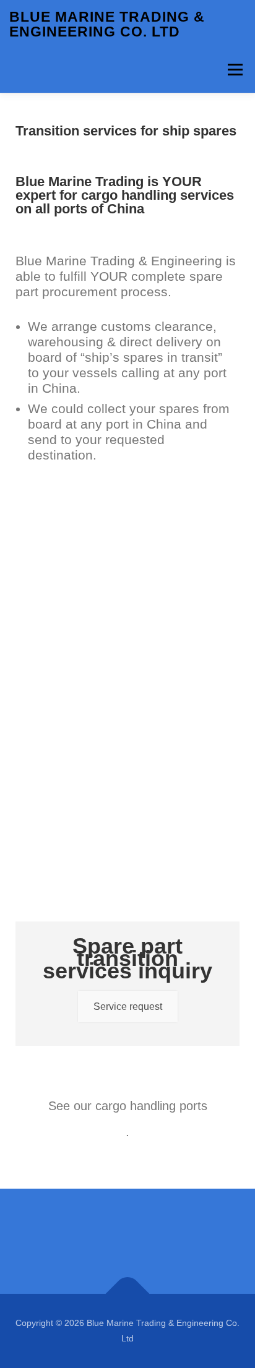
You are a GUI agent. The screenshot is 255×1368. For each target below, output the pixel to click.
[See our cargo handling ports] (127, 1073)
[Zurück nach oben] (128, 1293)
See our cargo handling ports (127, 1106)
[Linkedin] (127, 1241)
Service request (127, 1006)
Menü (235, 69)
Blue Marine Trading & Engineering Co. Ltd (107, 24)
